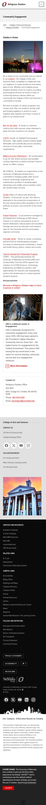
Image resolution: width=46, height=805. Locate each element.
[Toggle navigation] (41, 4)
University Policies (10, 644)
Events (5, 594)
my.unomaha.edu (9, 544)
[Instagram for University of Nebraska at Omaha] (33, 699)
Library (5, 601)
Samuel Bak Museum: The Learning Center (19, 616)
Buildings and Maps (10, 583)
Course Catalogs (9, 534)
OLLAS (6, 195)
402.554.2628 (18, 397)
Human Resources (10, 597)
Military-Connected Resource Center (17, 605)
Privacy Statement (10, 640)
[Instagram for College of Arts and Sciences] (28, 445)
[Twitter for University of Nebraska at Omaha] (13, 699)
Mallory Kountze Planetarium (15, 156)
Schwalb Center (9, 239)
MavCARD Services (10, 537)
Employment (8, 562)
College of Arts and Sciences (20, 25)
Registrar (6, 612)
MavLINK (6, 541)
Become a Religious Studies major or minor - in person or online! (23, 286)
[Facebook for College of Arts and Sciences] (6, 445)
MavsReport (8, 629)
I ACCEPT (8, 788)
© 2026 (6, 692)
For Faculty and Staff (11, 458)
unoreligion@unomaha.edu (23, 401)
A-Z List (6, 558)
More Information (18, 366)
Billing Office (8, 579)
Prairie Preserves (10, 216)
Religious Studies (17, 4)
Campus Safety (9, 590)
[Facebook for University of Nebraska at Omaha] (6, 699)
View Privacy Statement (27, 783)
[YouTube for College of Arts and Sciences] (21, 445)
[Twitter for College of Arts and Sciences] (14, 445)
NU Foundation (8, 637)
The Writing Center (10, 467)
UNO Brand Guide (9, 548)
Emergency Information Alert (14, 626)
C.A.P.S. (6, 138)
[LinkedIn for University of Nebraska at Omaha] (26, 699)
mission (11, 79)
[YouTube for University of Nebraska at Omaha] (19, 699)
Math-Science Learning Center (15, 463)
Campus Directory (10, 587)
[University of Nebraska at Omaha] (5, 4)
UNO (4, 25)
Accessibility (8, 576)
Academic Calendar (10, 530)
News (5, 608)
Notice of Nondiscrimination (13, 633)
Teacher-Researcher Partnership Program (20, 254)
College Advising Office (12, 437)
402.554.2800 (10, 671)
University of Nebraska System (15, 566)
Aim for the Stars (10, 126)
